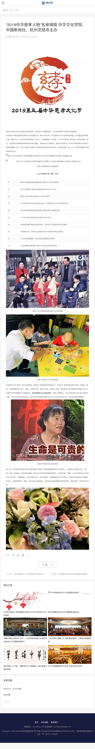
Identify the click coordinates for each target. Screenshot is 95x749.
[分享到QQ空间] (28, 555)
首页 (7, 10)
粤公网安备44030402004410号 (62, 731)
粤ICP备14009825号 (42, 731)
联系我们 (54, 722)
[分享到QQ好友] (23, 555)
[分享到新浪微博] (18, 555)
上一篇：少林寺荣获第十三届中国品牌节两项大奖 (25, 574)
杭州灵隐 (9, 36)
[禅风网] (47, 3)
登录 (19, 689)
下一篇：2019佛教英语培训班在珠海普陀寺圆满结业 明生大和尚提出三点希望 (69, 574)
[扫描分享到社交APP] (13, 555)
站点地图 (44, 722)
